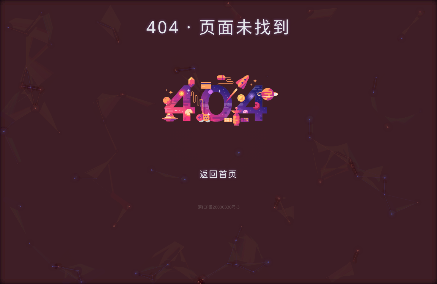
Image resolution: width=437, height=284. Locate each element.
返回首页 (218, 174)
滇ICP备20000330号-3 (219, 207)
